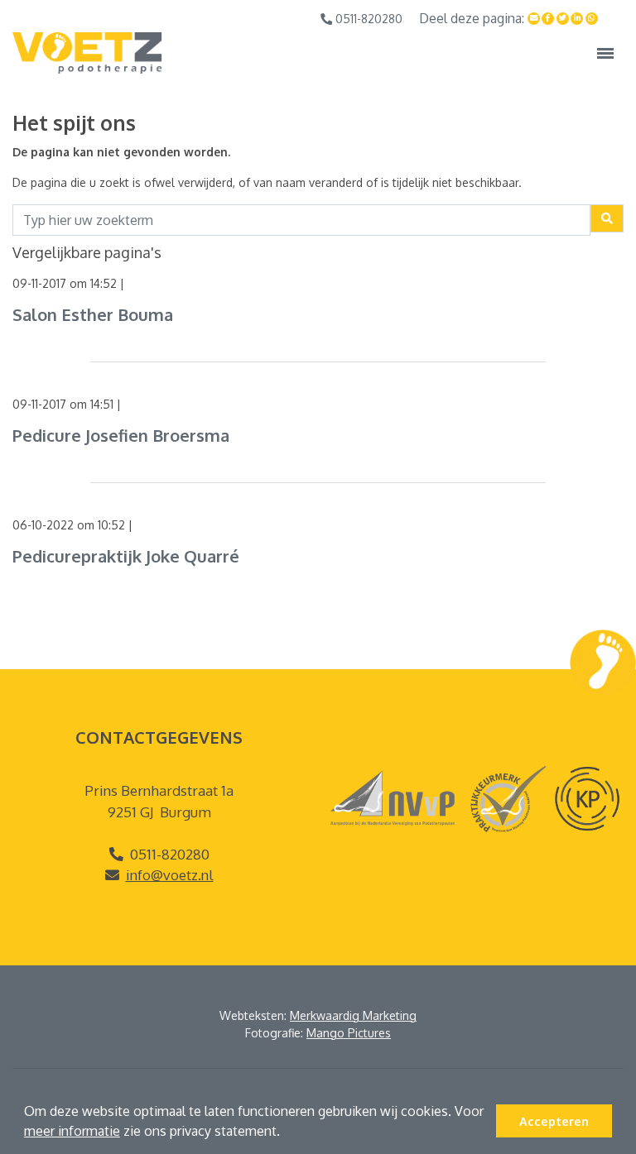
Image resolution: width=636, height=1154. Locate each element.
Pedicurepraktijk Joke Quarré (125, 556)
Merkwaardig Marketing (353, 1015)
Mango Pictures (348, 1033)
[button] (285, 1133)
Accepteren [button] (554, 1120)
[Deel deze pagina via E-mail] (534, 18)
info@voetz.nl (170, 874)
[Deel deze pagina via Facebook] (548, 18)
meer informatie (72, 1131)
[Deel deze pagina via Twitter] (563, 18)
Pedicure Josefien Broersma (120, 435)
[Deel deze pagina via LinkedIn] (577, 18)
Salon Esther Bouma (92, 314)
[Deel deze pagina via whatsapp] (592, 18)
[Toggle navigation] (605, 53)
